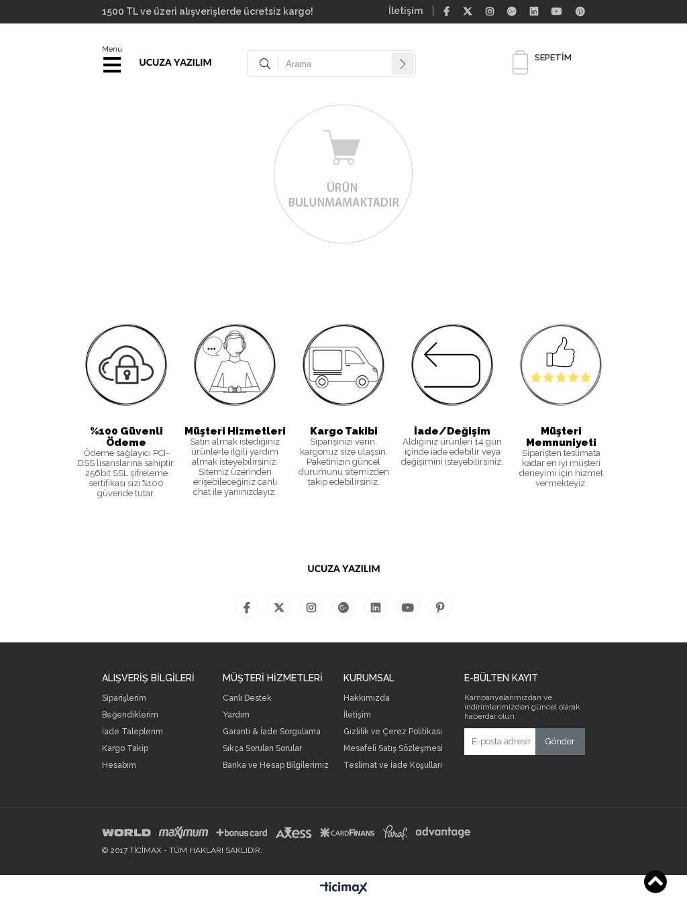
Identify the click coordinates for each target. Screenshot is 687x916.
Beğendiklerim (130, 715)
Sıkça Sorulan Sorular (262, 748)
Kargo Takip (125, 748)
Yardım (236, 715)
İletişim (405, 10)
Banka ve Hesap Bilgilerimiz (276, 765)
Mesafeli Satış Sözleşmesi (393, 748)
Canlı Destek (247, 698)
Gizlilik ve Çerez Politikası (393, 732)
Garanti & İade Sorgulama (272, 732)
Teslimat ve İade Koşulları (393, 765)
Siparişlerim (124, 698)
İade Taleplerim (132, 732)
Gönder (560, 741)
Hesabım (119, 765)
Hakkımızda (367, 698)
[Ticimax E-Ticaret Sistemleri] (344, 888)
